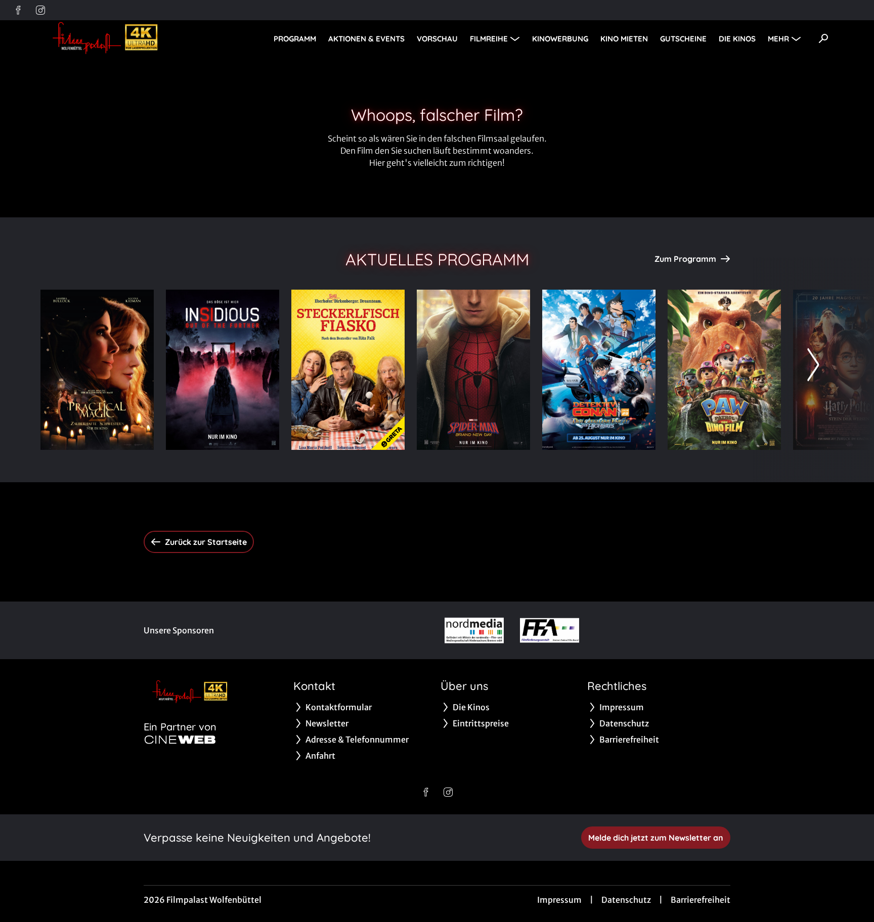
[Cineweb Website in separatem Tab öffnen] (180, 739)
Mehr (778, 38)
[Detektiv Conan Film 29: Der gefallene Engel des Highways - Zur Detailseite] (599, 370)
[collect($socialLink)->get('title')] (18, 10)
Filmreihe (489, 38)
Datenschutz (626, 900)
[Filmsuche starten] (823, 38)
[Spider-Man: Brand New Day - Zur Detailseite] (473, 370)
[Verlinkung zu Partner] (474, 630)
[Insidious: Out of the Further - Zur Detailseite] (222, 370)
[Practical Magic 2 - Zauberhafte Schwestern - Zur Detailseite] (97, 370)
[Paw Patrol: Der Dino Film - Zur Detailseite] (724, 370)
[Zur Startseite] (111, 38)
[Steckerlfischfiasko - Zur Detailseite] (348, 370)
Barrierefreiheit (700, 900)
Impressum (559, 900)
